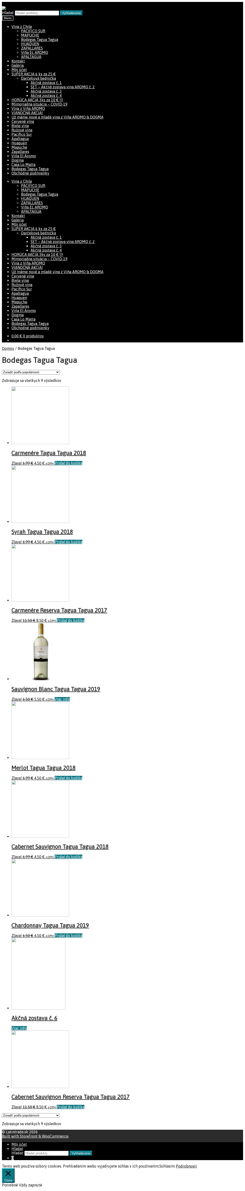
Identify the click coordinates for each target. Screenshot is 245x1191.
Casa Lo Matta (23, 164)
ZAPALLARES (32, 48)
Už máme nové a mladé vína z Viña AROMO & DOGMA (57, 117)
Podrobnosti (186, 1166)
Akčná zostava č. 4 (46, 95)
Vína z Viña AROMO (28, 108)
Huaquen (19, 143)
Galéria (17, 65)
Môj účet (19, 70)
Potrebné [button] (10, 1185)
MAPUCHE (30, 35)
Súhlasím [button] (167, 1166)
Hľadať (17, 1148)
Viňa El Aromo (23, 156)
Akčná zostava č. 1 (46, 82)
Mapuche (19, 147)
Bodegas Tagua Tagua (39, 39)
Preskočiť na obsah (58, 4)
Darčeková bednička (38, 78)
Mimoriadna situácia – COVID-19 (39, 104)
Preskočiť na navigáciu (21, 4)
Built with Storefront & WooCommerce (35, 1136)
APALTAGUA (31, 57)
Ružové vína (21, 130)
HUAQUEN (30, 44)
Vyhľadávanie (71, 13)
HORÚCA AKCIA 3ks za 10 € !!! (37, 100)
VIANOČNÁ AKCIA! (27, 113)
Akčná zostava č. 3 (46, 91)
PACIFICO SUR (33, 31)
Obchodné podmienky (30, 173)
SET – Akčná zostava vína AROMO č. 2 (63, 87)
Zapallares (20, 151)
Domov (8, 348)
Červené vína (22, 121)
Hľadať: (8, 13)
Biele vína (20, 126)
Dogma (17, 160)
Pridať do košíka (68, 463)
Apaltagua (20, 138)
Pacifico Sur (21, 134)
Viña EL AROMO (34, 52)
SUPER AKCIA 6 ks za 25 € (33, 74)
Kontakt (18, 61)
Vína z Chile (21, 26)
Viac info (62, 699)
